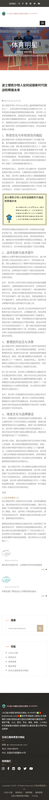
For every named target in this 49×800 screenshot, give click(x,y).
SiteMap (35, 796)
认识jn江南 (13, 652)
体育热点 (12, 657)
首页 (19, 51)
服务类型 (12, 666)
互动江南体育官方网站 (18, 670)
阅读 (43, 570)
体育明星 (28, 51)
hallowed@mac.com (18, 744)
